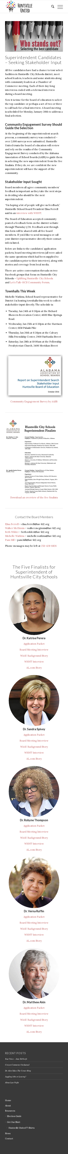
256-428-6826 (49, 545)
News (8, 1133)
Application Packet (34, 643)
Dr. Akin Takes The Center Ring (18, 1070)
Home (8, 1100)
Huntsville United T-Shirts (22, 1128)
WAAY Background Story (34, 655)
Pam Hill (10, 539)
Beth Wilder (12, 531)
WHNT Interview (34, 661)
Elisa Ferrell (12, 524)
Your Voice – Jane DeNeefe (16, 1058)
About (8, 1105)
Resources (10, 1110)
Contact (9, 1138)
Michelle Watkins (14, 535)
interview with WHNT (28, 213)
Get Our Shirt (13, 1122)
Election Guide (14, 1116)
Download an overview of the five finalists (34, 497)
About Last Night (12, 1082)
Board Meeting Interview (34, 649)
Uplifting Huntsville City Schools (34, 278)
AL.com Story (34, 667)
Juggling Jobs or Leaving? (15, 1076)
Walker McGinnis (15, 528)
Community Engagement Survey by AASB (34, 401)
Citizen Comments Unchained (17, 1064)
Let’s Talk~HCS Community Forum (29, 282)
